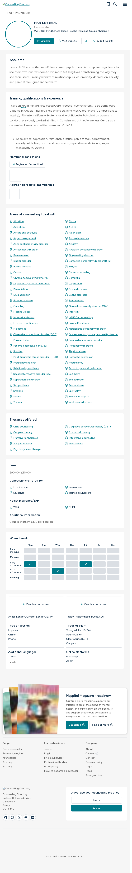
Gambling (18, 306)
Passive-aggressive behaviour (30, 345)
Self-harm (74, 373)
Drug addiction (21, 294)
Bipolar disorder (22, 260)
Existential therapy (79, 432)
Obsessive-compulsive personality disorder (93, 334)
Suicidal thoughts (79, 396)
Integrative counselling (82, 437)
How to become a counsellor (61, 770)
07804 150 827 (103, 41)
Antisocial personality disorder (30, 243)
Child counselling (23, 426)
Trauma (17, 402)
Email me (44, 41)
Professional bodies (55, 762)
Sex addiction (76, 379)
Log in (47, 753)
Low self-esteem (79, 323)
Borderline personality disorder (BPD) (90, 260)
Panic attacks (21, 340)
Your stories (9, 757)
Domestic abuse (78, 289)
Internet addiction (23, 317)
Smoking (18, 390)
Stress (17, 396)
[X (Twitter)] (19, 817)
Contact (90, 757)
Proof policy (51, 766)
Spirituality (75, 390)
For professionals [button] (54, 743)
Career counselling (79, 272)
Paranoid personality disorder (85, 340)
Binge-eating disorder (81, 255)
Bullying (73, 266)
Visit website (67, 41)
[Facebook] (6, 817)
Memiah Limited (76, 856)
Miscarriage (19, 328)
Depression (75, 283)
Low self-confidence (25, 323)
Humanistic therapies (25, 437)
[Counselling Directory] (18, 4)
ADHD (72, 227)
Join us (48, 749)
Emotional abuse (23, 300)
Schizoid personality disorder (85, 368)
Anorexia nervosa (79, 238)
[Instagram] (12, 817)
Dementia (74, 277)
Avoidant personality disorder (86, 249)
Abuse (72, 221)
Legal (88, 766)
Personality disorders (81, 345)
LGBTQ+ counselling (81, 317)
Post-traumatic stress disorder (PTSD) (35, 357)
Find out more (102, 725)
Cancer (17, 272)
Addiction (19, 227)
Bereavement (21, 255)
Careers (91, 753)
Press (88, 770)
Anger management (24, 238)
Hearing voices (22, 311)
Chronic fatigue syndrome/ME (30, 277)
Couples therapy (23, 432)
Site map (8, 766)
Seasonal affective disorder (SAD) (32, 373)
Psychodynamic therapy (27, 449)
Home (9, 12)
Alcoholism (75, 232)
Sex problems (21, 385)
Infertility (74, 311)
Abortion (18, 221)
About (89, 749)
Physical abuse (77, 351)
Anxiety (73, 243)
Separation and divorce (26, 379)
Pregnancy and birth (24, 362)
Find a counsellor (12, 749)
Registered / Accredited (27, 164)
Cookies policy (93, 762)
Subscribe (77, 725)
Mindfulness (76, 443)
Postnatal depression (81, 357)
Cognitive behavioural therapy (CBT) (90, 426)
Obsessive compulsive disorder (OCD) (35, 334)
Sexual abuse (76, 385)
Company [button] (91, 743)
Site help (8, 762)
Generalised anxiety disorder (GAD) (89, 306)
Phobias (18, 351)
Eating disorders (78, 294)
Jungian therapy (22, 443)
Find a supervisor (53, 757)
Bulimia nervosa (22, 266)
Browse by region (13, 753)
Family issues (76, 300)
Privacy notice (93, 775)
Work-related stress (80, 402)
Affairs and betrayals (25, 232)
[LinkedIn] (33, 817)
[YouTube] (26, 817)
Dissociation (20, 289)
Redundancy (76, 362)
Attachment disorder (25, 249)
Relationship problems (26, 368)
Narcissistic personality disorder (87, 328)
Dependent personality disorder (31, 283)
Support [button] (8, 743)
